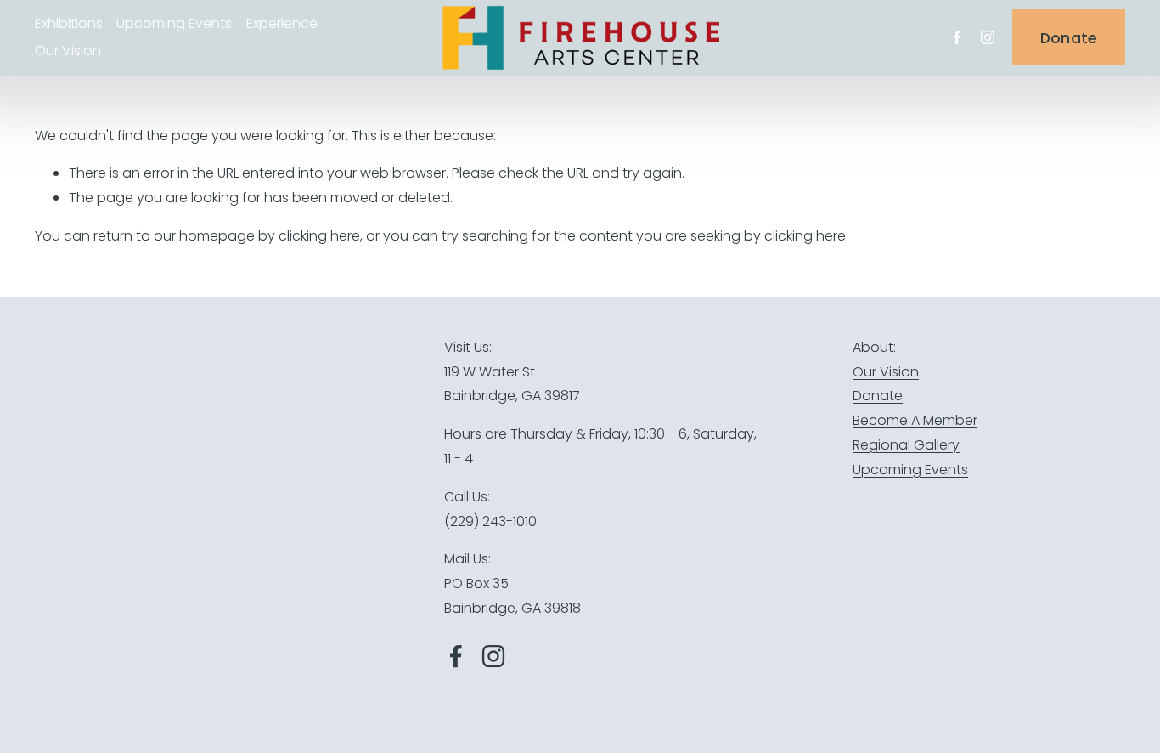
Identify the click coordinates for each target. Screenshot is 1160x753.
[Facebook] (957, 37)
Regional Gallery (906, 445)
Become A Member (915, 420)
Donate (1069, 37)
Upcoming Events (910, 469)
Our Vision (68, 50)
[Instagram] (987, 37)
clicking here (319, 236)
